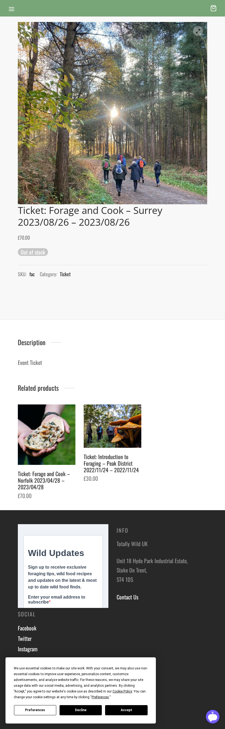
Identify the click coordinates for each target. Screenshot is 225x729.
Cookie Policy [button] (122, 691)
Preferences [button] (100, 697)
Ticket (65, 274)
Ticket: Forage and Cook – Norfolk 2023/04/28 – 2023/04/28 (44, 480)
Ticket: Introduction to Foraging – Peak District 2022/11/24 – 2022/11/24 (111, 463)
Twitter (25, 638)
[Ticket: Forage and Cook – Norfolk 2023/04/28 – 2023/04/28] (46, 434)
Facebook (27, 628)
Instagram (28, 649)
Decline (80, 710)
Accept (126, 710)
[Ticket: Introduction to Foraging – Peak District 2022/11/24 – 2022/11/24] (112, 426)
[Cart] (213, 8)
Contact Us (127, 597)
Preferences (35, 710)
